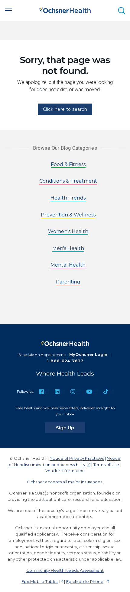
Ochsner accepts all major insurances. (65, 481)
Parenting (68, 282)
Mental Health (68, 265)
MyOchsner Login (88, 354)
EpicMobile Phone (84, 581)
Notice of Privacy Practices (77, 458)
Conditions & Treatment (68, 181)
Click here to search (65, 109)
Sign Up (70, 427)
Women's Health (68, 231)
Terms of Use (106, 464)
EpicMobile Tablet (39, 581)
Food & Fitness (68, 164)
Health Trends (68, 198)
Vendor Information (65, 470)
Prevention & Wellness (68, 215)
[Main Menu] (8, 10)
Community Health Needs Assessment (65, 570)
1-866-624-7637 (65, 360)
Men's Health (68, 248)
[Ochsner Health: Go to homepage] (65, 9)
